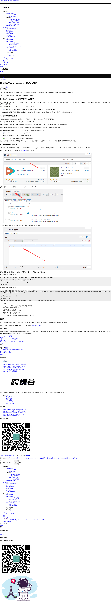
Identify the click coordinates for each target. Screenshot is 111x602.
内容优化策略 (9, 33)
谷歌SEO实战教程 (11, 28)
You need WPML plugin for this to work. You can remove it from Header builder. (25, 519)
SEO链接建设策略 (11, 36)
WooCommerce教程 (37, 325)
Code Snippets (23, 150)
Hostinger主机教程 (14, 21)
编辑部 (7, 87)
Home (1, 77)
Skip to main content (14, 0)
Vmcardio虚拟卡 (64, 458)
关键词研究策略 (10, 32)
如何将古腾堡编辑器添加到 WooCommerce (14, 371)
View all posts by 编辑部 (6, 336)
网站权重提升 (10, 400)
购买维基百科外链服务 (15, 46)
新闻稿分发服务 (13, 44)
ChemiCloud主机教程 (14, 19)
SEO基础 (8, 30)
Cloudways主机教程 (14, 24)
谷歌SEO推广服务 (11, 47)
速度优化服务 (12, 49)
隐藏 (6, 348)
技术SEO (8, 35)
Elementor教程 (12, 14)
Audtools (21, 458)
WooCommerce (13, 16)
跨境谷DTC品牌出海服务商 (7, 455)
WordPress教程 (10, 13)
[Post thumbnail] (6, 363)
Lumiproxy (56, 458)
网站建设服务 (9, 40)
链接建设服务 (9, 41)
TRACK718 (33, 458)
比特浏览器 (50, 458)
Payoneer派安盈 (10, 59)
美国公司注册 (9, 401)
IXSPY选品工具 (41, 458)
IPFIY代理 (8, 458)
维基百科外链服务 (12, 403)
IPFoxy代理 (15, 458)
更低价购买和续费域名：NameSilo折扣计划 (14, 364)
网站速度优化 (9, 398)
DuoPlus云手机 (73, 458)
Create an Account (4, 533)
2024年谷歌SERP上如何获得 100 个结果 (13, 369)
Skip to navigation (4, 0)
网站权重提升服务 (14, 51)
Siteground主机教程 (14, 22)
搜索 (1, 344)
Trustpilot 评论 (11, 397)
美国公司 (11, 55)
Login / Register (7, 521)
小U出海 (26, 458)
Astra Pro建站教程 (10, 25)
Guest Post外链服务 (14, 43)
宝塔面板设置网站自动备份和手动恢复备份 (14, 368)
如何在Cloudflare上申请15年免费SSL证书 (14, 366)
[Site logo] (6, 9)
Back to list (2, 340)
